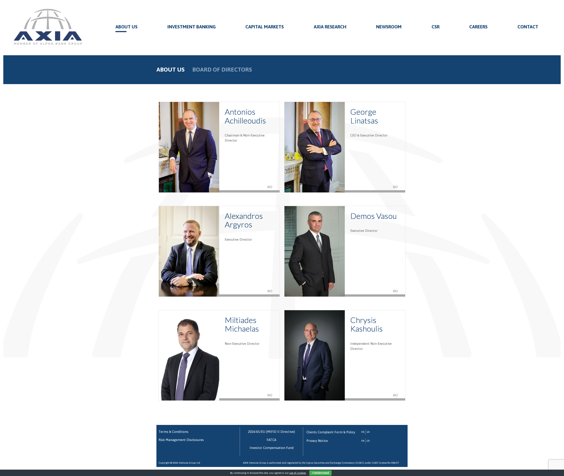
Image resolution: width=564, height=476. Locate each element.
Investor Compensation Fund (271, 448)
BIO (269, 187)
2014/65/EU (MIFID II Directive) (271, 432)
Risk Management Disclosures (181, 440)
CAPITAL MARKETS (264, 27)
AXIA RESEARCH (330, 27)
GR (368, 432)
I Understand (320, 472)
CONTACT (528, 27)
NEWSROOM (389, 27)
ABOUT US (126, 27)
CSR (436, 27)
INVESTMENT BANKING (191, 27)
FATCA (271, 440)
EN (362, 432)
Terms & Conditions (173, 432)
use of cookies (297, 472)
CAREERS (478, 27)
